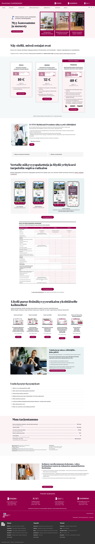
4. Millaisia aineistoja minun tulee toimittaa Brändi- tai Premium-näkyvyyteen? (28, 396)
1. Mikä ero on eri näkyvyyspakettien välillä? (21, 388)
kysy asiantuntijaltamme (38, 292)
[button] (17, 31)
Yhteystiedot (57, 7)
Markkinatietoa (47, 7)
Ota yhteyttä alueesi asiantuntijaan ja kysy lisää (65, 53)
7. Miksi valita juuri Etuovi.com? (18, 404)
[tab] (52, 141)
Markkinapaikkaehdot (83, 517)
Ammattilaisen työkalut (34, 7)
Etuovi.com (11, 7)
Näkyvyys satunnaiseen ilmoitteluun (22, 154)
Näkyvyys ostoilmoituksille (56, 154)
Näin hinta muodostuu (35, 141)
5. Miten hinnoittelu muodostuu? (18, 398)
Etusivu (3, 7)
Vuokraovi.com (21, 7)
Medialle (65, 7)
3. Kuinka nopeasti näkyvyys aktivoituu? (20, 393)
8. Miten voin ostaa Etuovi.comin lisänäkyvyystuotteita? (23, 406)
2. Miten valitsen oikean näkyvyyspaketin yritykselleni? (23, 390)
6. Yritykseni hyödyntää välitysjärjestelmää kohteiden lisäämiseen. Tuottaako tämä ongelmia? (31, 401)
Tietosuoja (91, 517)
